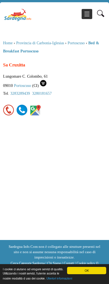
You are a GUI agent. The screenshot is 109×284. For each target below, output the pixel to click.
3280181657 (42, 93)
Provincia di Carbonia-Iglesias (40, 43)
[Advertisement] (54, 182)
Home (8, 43)
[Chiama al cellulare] (22, 114)
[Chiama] (8, 114)
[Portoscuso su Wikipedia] (43, 85)
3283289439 (20, 93)
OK (87, 270)
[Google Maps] (35, 114)
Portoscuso (76, 43)
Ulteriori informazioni (59, 278)
